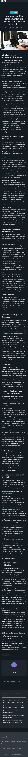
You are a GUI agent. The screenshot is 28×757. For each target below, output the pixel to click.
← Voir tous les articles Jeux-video (10, 681)
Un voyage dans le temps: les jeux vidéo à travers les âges (13, 716)
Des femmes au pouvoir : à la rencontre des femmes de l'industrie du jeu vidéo (13, 706)
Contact (19, 748)
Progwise (4, 737)
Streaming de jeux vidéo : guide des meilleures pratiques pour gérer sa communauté (12, 722)
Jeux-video (9, 8)
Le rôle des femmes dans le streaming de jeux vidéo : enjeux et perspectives (13, 701)
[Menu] (25, 1)
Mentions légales (11, 748)
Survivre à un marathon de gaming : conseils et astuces (12, 711)
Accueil (3, 8)
